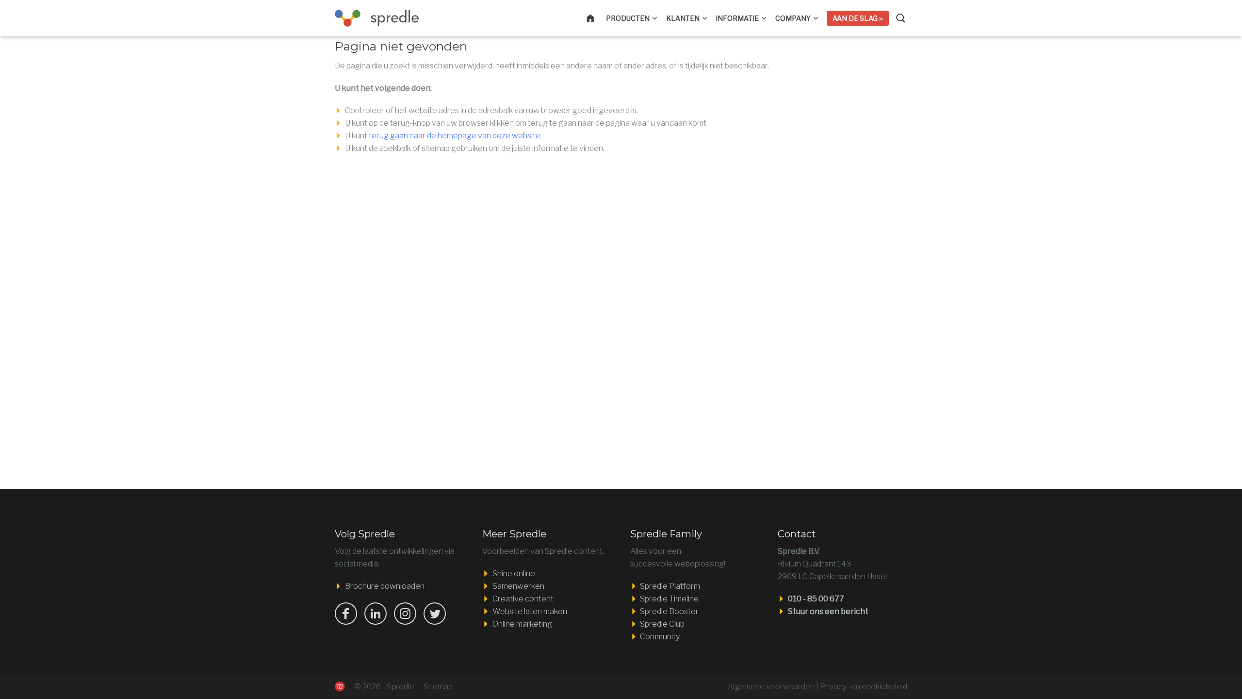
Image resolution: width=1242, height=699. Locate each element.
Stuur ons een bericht (828, 611)
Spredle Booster (669, 611)
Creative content (523, 598)
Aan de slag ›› (858, 18)
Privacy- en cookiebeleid (863, 686)
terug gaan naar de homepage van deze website (454, 135)
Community (660, 636)
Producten (628, 18)
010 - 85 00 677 (816, 598)
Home (596, 18)
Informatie (737, 18)
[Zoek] (901, 18)
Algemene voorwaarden (771, 686)
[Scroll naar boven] (1178, 662)
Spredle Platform (670, 586)
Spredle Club (662, 624)
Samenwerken (518, 586)
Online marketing (522, 624)
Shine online (513, 573)
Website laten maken (529, 611)
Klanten (683, 18)
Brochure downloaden (385, 586)
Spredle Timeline (669, 598)
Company (793, 18)
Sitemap (438, 686)
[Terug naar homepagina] (383, 18)
